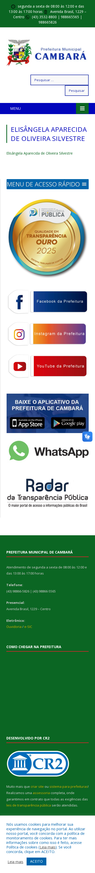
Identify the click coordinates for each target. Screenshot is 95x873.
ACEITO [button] (36, 861)
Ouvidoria (14, 626)
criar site (37, 786)
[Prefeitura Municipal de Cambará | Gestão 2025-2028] (47, 52)
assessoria (41, 793)
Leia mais (47, 847)
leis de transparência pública (28, 805)
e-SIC (28, 626)
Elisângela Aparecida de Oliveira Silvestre (39, 153)
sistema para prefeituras (68, 786)
